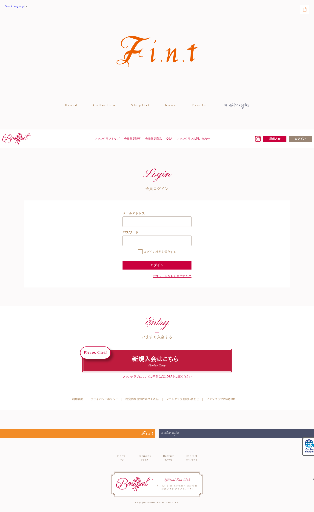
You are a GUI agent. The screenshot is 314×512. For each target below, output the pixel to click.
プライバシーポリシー (104, 399)
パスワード (131, 232)
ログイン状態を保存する (159, 251)
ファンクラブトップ (107, 138)
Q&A (169, 138)
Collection (104, 105)
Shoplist (140, 105)
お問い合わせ (191, 457)
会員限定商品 (153, 138)
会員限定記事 (132, 138)
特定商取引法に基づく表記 (142, 399)
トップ (121, 457)
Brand (71, 105)
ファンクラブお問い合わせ (193, 138)
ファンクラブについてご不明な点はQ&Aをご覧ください (157, 376)
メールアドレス (134, 213)
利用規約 (77, 399)
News (170, 105)
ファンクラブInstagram (220, 399)
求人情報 (168, 457)
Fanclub (200, 105)
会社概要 (144, 457)
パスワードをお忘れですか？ (172, 276)
